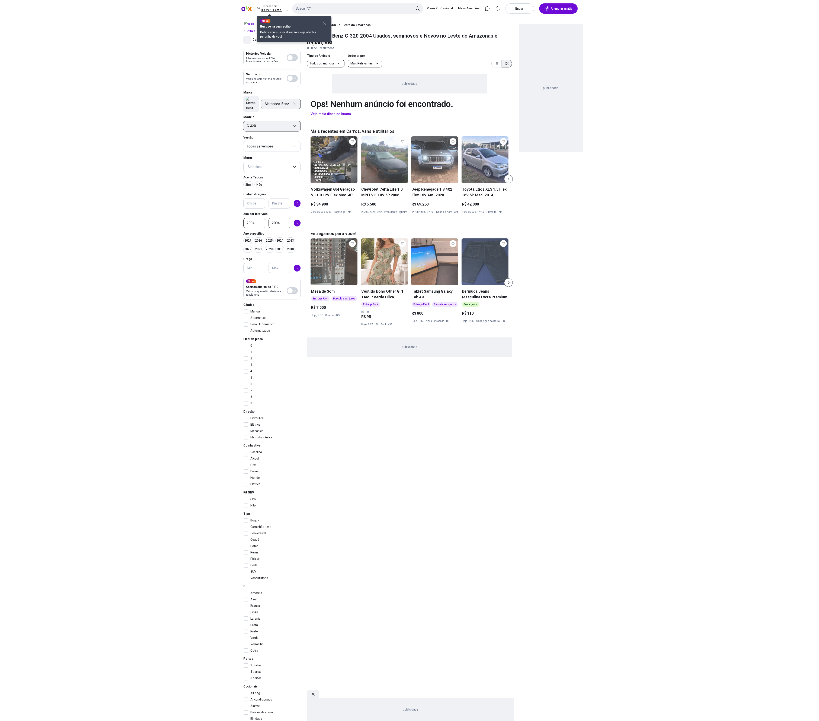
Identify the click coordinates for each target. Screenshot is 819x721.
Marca (248, 92)
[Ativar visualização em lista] (496, 63)
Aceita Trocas (253, 177)
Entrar (519, 8)
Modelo (248, 117)
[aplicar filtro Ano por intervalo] (297, 223)
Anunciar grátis (561, 8)
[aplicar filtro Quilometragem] (297, 203)
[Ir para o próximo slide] (508, 179)
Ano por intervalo (255, 214)
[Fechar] (324, 24)
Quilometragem (254, 194)
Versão (248, 137)
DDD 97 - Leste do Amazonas (350, 24)
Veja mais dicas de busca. (331, 114)
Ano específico (253, 233)
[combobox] (357, 8)
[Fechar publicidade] (313, 694)
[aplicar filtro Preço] (297, 268)
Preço (247, 259)
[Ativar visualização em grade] (507, 63)
